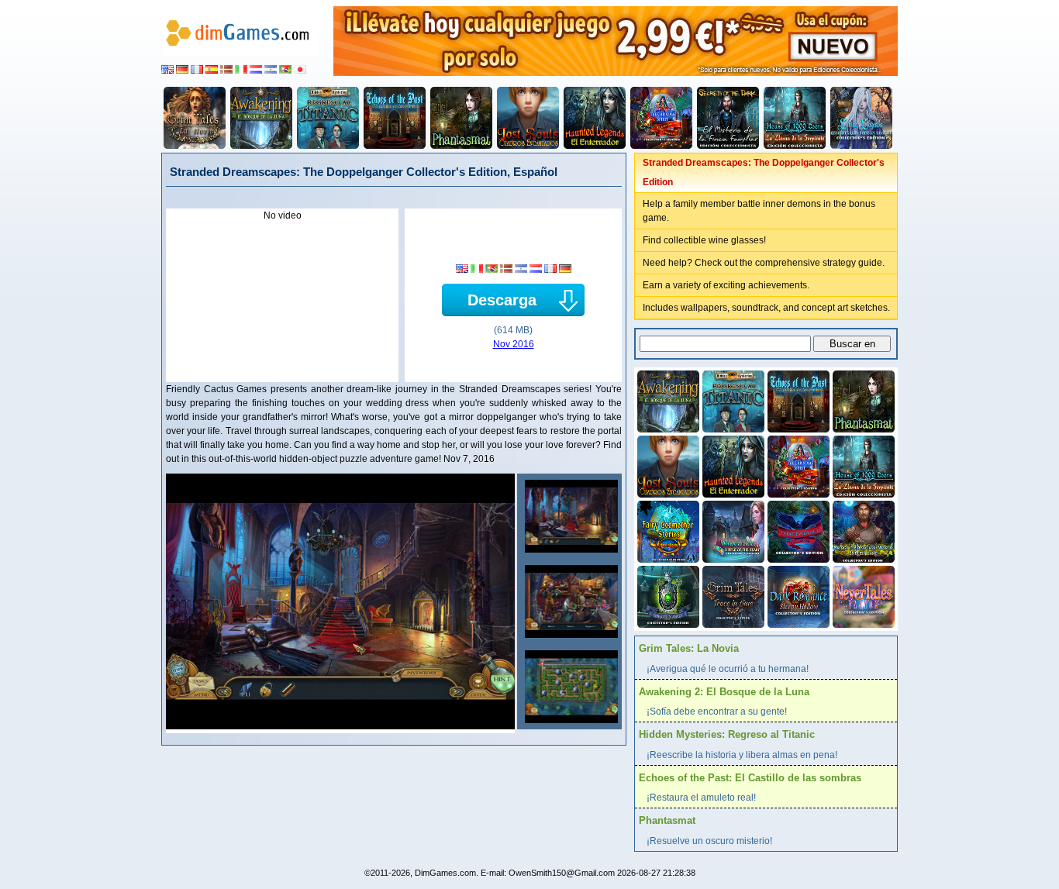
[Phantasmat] (461, 118)
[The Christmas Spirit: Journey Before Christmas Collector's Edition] (661, 118)
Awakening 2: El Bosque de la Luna (724, 692)
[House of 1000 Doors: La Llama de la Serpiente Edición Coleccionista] (795, 118)
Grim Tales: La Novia (689, 648)
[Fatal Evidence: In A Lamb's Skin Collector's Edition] (797, 530)
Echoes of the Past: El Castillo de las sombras (750, 778)
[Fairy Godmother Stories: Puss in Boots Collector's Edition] (666, 530)
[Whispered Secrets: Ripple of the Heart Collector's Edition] (731, 530)
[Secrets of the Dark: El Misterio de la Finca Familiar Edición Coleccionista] (728, 118)
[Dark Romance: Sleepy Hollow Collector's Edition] (797, 595)
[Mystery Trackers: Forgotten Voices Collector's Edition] (666, 595)
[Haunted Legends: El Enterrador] (595, 118)
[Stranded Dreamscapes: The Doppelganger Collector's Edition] (569, 516)
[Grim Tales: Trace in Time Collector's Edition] (731, 595)
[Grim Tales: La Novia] (195, 118)
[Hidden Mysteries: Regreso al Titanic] (328, 118)
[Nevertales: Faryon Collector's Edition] (862, 595)
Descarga (501, 299)
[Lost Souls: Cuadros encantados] (528, 118)
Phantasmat (667, 820)
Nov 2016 (513, 344)
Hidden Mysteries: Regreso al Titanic (727, 734)
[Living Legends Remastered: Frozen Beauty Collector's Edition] (861, 118)
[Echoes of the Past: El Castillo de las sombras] (395, 118)
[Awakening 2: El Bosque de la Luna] (261, 118)
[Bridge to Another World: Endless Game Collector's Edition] (862, 530)
